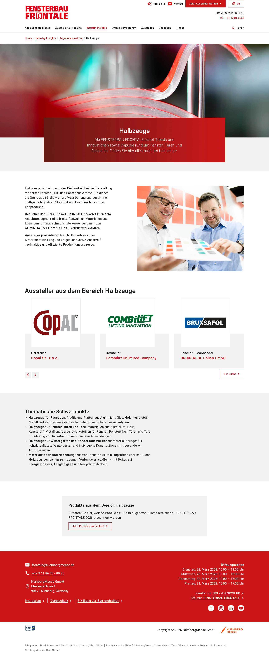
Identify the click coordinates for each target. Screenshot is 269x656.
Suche (238, 28)
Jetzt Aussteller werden (203, 3)
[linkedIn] (231, 608)
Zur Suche (230, 374)
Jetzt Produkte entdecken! (88, 526)
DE (236, 4)
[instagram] (221, 608)
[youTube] (241, 608)
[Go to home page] (50, 12)
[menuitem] (40, 28)
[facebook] (211, 608)
